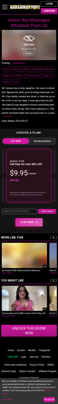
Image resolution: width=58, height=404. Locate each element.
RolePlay (19, 75)
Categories (44, 350)
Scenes (21, 350)
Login (49, 3)
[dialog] (29, 391)
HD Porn (27, 69)
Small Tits (48, 75)
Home (11, 350)
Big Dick (7, 69)
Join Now (49, 10)
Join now (33, 356)
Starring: (6, 63)
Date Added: (8, 121)
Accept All (49, 399)
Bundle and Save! (42, 141)
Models (32, 350)
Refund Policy (8, 371)
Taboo (6, 82)
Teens (15, 82)
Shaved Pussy (33, 75)
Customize (7, 399)
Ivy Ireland (8, 273)
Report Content (27, 371)
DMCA (50, 364)
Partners (45, 356)
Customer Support (29, 377)
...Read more (7, 116)
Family (17, 69)
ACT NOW (16, 141)
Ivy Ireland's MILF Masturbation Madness (21, 270)
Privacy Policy (36, 364)
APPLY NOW (47, 211)
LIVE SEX (13, 356)
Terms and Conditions (15, 364)
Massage (38, 69)
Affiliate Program (48, 371)
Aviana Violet (9, 316)
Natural (49, 69)
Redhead (7, 75)
